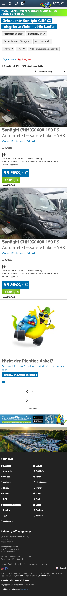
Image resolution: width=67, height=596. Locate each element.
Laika (38, 493)
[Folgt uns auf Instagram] (2, 569)
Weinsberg (8, 521)
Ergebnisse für (10, 59)
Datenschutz (17, 585)
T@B (5, 516)
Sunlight (39, 510)
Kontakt (4, 580)
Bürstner (7, 465)
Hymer (39, 488)
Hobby (6, 488)
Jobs (11, 580)
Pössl (38, 504)
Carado (39, 465)
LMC (5, 499)
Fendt (38, 477)
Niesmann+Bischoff (12, 504)
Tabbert (39, 516)
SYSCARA (20, 576)
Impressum (6, 585)
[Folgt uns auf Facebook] (7, 569)
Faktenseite (29, 585)
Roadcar (7, 510)
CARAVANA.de (44, 576)
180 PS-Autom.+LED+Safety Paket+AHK (33, 133)
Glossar (25, 580)
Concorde (7, 471)
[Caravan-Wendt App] (33, 425)
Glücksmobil (41, 482)
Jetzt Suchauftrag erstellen (20, 374)
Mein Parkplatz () (24, 4)
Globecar (7, 482)
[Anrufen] (16, 2)
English (62, 568)
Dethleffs (40, 471)
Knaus (6, 493)
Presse (18, 580)
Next (38, 499)
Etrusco (6, 477)
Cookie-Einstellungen (10, 589)
